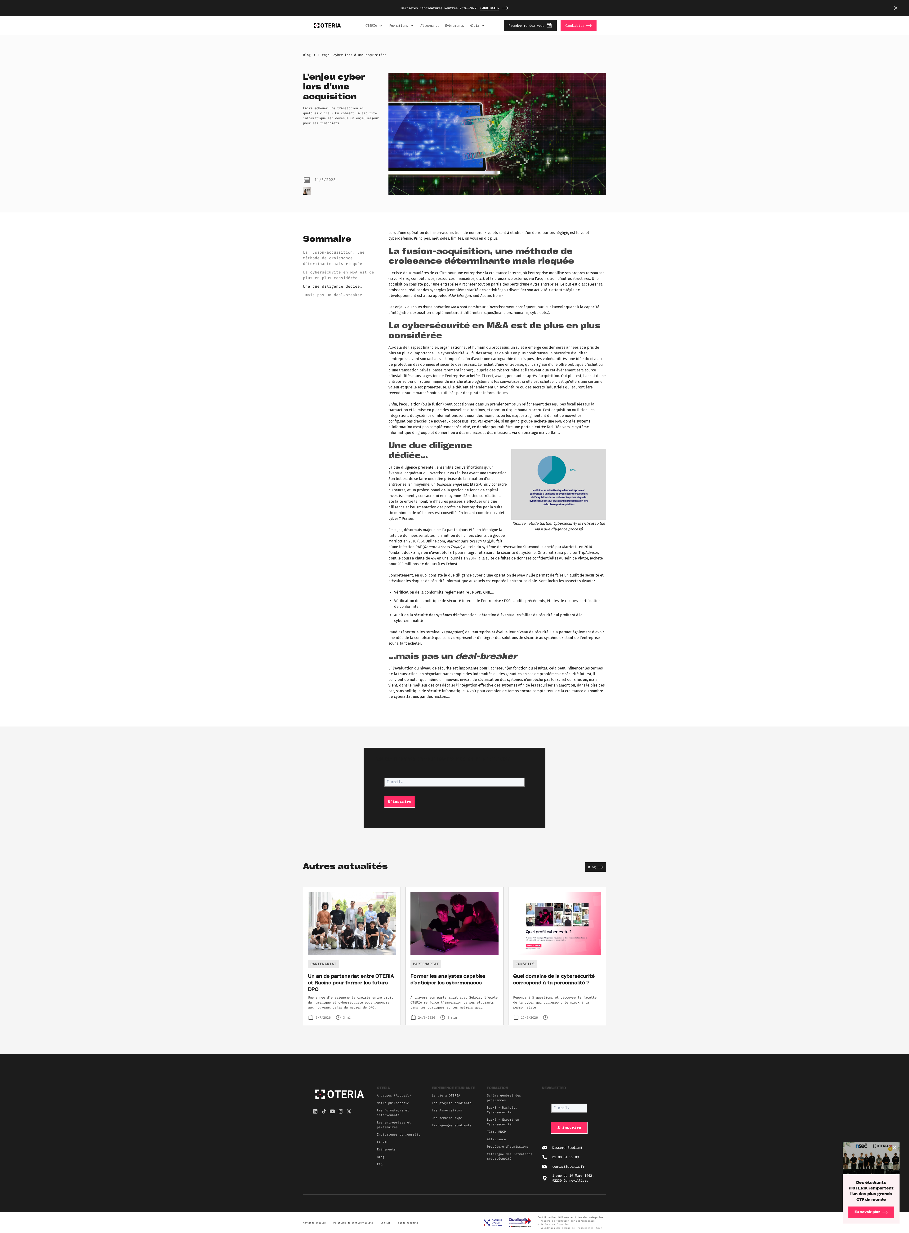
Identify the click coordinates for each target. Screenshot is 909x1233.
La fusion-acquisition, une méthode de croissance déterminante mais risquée (334, 258)
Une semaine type (447, 1118)
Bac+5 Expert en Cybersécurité (503, 1122)
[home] (327, 25)
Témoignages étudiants (452, 1125)
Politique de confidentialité (353, 1222)
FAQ (380, 1164)
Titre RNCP (496, 1132)
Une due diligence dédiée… (332, 286)
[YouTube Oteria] (332, 1111)
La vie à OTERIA (446, 1095)
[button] (896, 8)
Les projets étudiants (452, 1103)
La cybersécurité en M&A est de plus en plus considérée (338, 275)
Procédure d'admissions (508, 1147)
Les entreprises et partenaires (394, 1124)
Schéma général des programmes (504, 1097)
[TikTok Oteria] (324, 1111)
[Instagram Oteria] (341, 1111)
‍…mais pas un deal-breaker (332, 294)
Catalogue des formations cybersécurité (509, 1156)
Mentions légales (314, 1222)
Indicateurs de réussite (398, 1134)
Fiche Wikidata (408, 1222)
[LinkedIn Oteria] (315, 1111)
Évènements (386, 1149)
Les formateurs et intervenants (393, 1112)
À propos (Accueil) (394, 1095)
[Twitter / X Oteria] (349, 1111)
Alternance (429, 25)
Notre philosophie (393, 1103)
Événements (454, 25)
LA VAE (382, 1142)
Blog (307, 55)
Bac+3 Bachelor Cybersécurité (502, 1109)
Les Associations (447, 1110)
